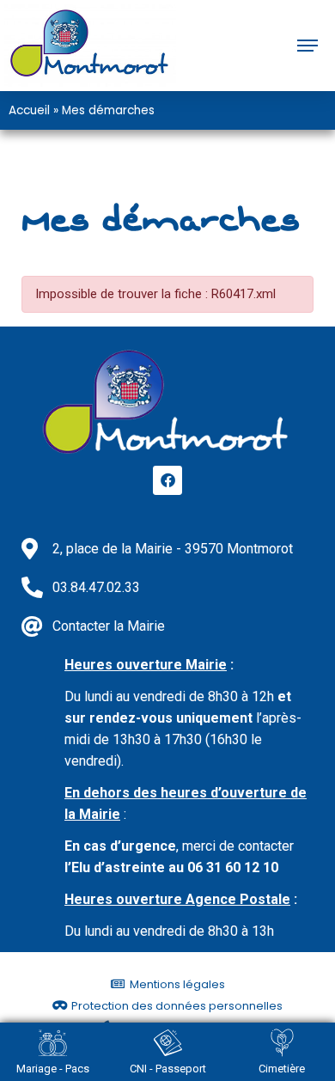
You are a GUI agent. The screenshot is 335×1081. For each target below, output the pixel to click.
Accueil (29, 110)
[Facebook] (167, 480)
